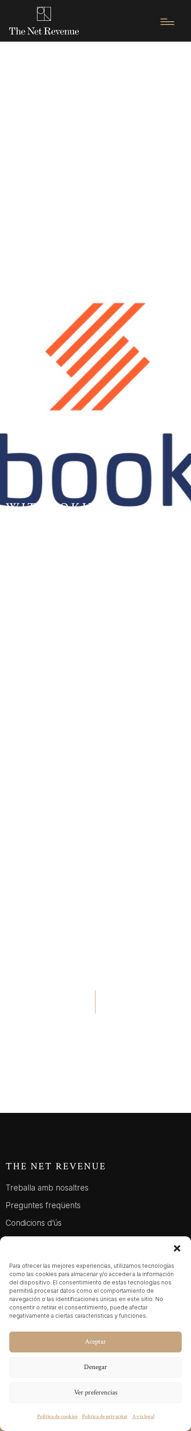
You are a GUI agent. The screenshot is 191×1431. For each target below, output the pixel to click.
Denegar (95, 1367)
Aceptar (95, 1341)
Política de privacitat (104, 1416)
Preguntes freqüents (43, 1205)
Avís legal (143, 1416)
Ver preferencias (95, 1392)
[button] (177, 1248)
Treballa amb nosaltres (47, 1187)
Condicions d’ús (34, 1223)
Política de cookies (57, 1416)
